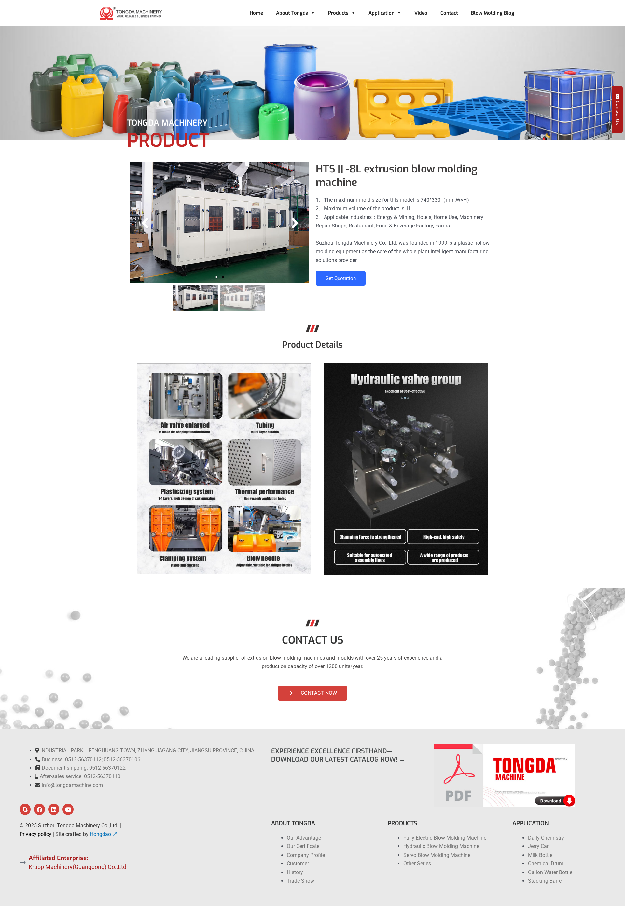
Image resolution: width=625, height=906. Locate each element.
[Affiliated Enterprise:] (23, 862)
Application (381, 13)
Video (420, 13)
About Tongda (292, 13)
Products (338, 13)
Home (256, 13)
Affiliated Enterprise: (58, 858)
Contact (449, 13)
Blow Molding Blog (492, 13)
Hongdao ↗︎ (104, 834)
